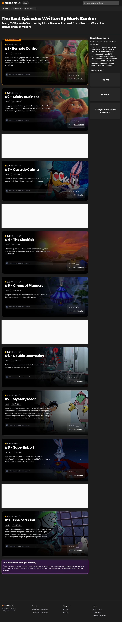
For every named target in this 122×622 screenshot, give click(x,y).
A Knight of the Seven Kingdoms (105, 111)
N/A (77, 75)
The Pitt (105, 80)
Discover (30, 9)
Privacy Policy (97, 609)
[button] (29, 75)
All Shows (66, 609)
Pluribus (105, 94)
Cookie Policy (97, 612)
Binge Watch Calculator (40, 609)
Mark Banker (79, 79)
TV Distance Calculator (40, 612)
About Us (65, 612)
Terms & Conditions (99, 615)
